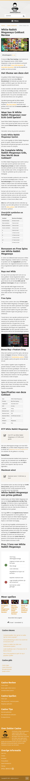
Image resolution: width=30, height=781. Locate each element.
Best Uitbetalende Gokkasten (8, 714)
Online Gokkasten (12, 25)
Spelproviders (6, 671)
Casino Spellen (8, 696)
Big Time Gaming (11, 104)
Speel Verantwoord (6, 763)
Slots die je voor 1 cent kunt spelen (10, 701)
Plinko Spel (4, 699)
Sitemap (3, 766)
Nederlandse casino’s (18, 357)
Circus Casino (4, 685)
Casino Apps (5, 665)
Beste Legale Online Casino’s (8, 688)
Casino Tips (7, 709)
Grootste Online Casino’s (7, 690)
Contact (3, 756)
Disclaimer (3, 758)
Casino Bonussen (7, 667)
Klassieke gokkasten (6, 712)
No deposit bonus (5, 717)
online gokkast (10, 207)
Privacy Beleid (4, 761)
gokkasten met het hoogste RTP (18, 449)
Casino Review (8, 682)
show (13, 55)
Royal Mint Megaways (7, 67)
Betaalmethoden (7, 669)
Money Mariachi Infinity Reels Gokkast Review (14, 610)
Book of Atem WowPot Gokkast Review (24, 609)
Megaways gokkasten (6, 704)
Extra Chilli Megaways (17, 65)
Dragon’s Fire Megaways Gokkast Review (5, 609)
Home (3, 25)
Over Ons (3, 753)
